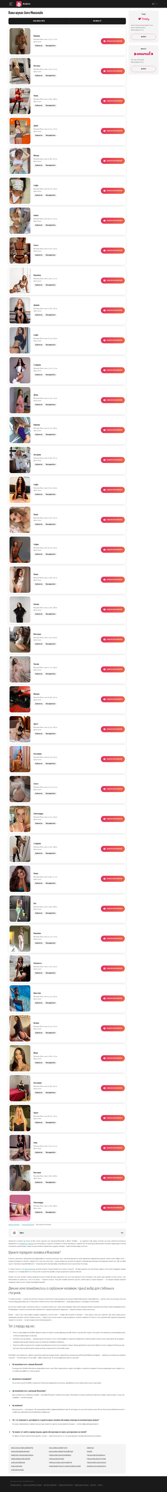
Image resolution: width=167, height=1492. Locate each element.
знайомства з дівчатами (27, 1244)
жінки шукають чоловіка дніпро (58, 1448)
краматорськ (90, 1448)
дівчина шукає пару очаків (56, 1459)
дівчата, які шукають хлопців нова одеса (60, 1462)
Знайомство (38, 46)
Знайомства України (14, 1225)
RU (153, 4)
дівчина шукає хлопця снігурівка (96, 1459)
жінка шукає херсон (16, 1466)
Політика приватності (50, 1485)
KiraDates (26, 4)
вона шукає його (30, 1269)
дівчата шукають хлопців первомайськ (60, 1455)
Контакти (93, 1485)
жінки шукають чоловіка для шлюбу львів (61, 1451)
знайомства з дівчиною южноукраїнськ (22, 1455)
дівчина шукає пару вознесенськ (96, 1455)
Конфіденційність (16, 1485)
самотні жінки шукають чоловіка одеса (22, 1448)
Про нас (100, 1485)
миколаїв (89, 1451)
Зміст (22, 1233)
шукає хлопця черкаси (17, 1470)
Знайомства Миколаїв (28, 1225)
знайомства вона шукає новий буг (20, 1459)
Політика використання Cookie (32, 1485)
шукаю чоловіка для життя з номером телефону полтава (65, 1466)
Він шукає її (97, 21)
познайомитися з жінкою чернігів (96, 1466)
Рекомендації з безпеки (81, 1485)
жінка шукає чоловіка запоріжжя (20, 1451)
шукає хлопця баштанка (18, 1462)
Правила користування (66, 1485)
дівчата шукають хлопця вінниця (96, 1462)
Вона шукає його (39, 21)
